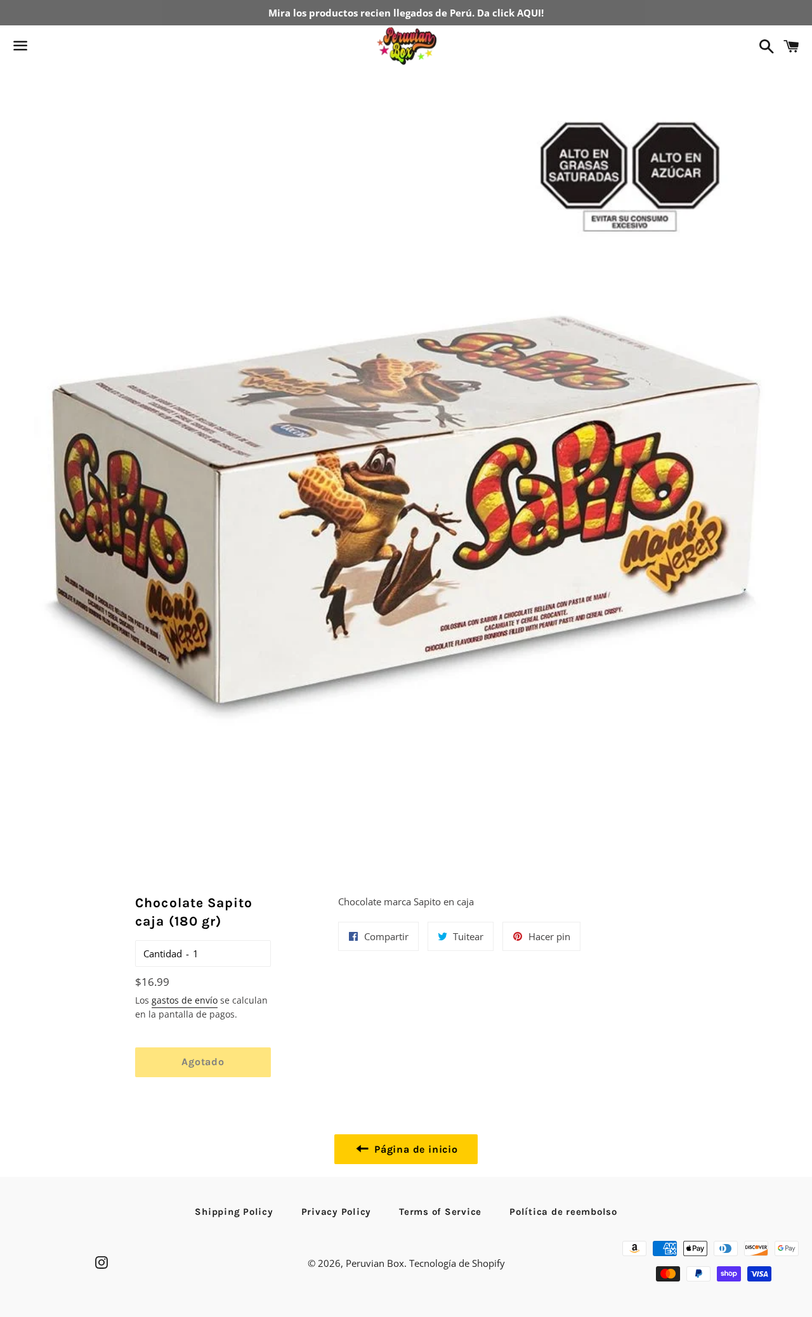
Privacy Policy (336, 1211)
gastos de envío (185, 1000)
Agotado (203, 1062)
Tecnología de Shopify (457, 1263)
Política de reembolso (563, 1211)
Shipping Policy (234, 1211)
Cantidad (162, 953)
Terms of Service (440, 1211)
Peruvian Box (375, 1263)
